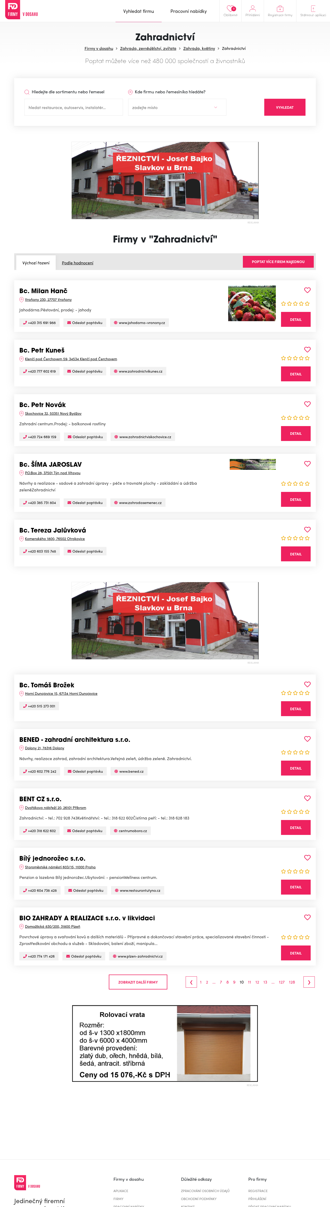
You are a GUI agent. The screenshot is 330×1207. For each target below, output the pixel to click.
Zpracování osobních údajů (205, 1190)
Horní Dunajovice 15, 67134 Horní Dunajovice (61, 693)
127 (282, 982)
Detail (296, 319)
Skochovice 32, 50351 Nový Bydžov (53, 413)
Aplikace (120, 1190)
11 (249, 982)
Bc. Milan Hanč (43, 292)
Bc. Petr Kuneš (41, 351)
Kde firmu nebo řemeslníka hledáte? (169, 91)
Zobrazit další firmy (138, 982)
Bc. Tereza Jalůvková (52, 531)
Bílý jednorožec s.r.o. (52, 859)
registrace (258, 1190)
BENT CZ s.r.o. (40, 800)
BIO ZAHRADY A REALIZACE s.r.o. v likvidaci (87, 919)
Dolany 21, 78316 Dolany (44, 747)
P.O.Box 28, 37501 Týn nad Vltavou (52, 472)
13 (265, 982)
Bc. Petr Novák (42, 405)
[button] (75, 1043)
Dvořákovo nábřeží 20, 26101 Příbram (55, 807)
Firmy (118, 1198)
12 (257, 982)
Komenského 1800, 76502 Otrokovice (55, 538)
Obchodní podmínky (199, 1198)
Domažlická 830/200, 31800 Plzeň (52, 926)
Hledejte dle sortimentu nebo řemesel (67, 91)
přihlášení (257, 1198)
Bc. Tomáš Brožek (46, 686)
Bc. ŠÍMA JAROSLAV (50, 465)
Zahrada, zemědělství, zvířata (148, 48)
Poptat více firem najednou (278, 261)
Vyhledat (285, 107)
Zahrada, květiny (199, 48)
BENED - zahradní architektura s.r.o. (74, 740)
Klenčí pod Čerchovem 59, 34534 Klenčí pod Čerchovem (71, 358)
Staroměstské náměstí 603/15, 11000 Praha (60, 866)
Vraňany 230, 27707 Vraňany (48, 299)
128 (292, 982)
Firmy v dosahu (99, 48)
